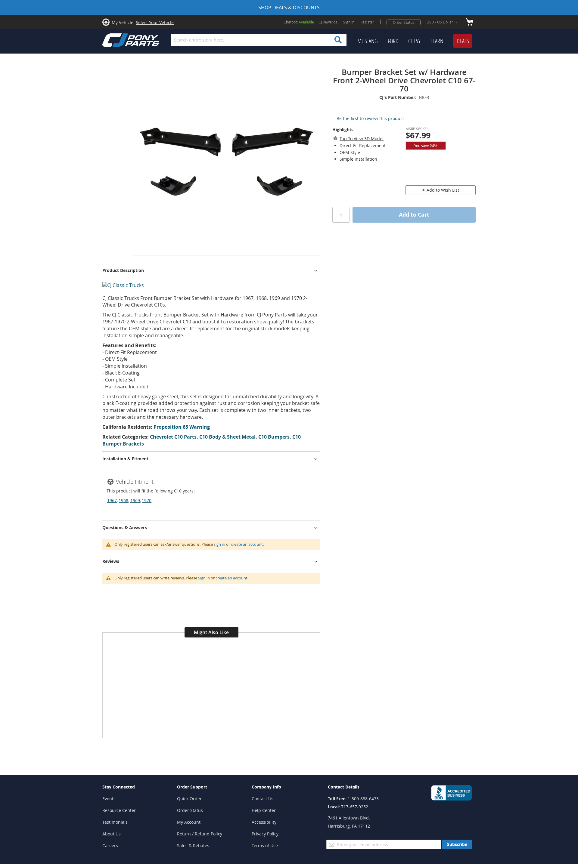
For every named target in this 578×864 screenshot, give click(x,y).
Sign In (348, 22)
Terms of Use (265, 845)
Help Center (264, 810)
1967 (112, 500)
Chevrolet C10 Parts (173, 437)
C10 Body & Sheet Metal (227, 437)
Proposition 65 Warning (182, 427)
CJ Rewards (328, 22)
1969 (135, 500)
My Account (188, 822)
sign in (219, 544)
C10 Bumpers (274, 437)
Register (367, 22)
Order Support (192, 787)
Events (109, 798)
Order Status (403, 22)
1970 (146, 500)
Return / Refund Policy (199, 834)
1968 (123, 500)
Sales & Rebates (193, 845)
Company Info (266, 787)
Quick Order (189, 798)
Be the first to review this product (370, 118)
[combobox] (258, 40)
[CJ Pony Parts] (117, 40)
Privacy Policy (265, 834)
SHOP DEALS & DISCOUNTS (289, 7)
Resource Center (119, 810)
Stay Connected (118, 787)
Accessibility (264, 822)
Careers (110, 845)
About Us (111, 834)
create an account (247, 544)
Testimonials (115, 822)
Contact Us (262, 798)
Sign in (204, 578)
